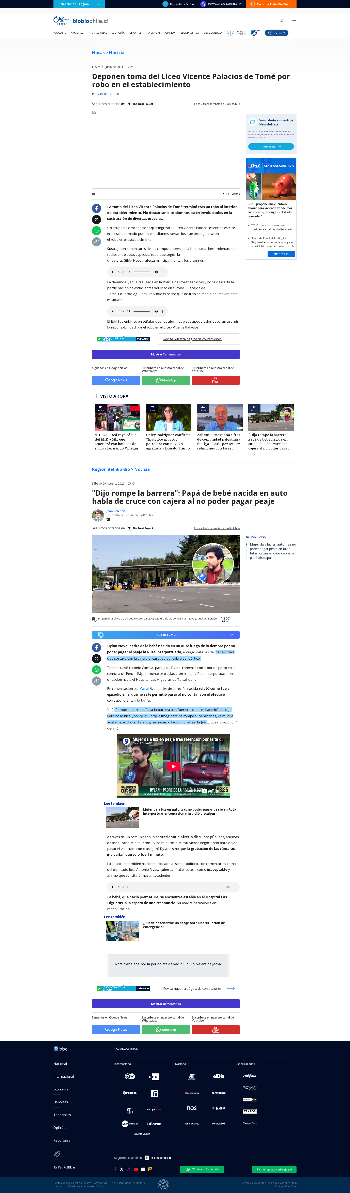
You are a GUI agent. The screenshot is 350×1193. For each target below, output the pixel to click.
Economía (118, 32)
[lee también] (123, 817)
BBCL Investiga (189, 32)
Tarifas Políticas (64, 1167)
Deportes (135, 32)
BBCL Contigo (213, 32)
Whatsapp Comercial (205, 1169)
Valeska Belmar (108, 94)
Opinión (170, 32)
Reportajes (61, 1140)
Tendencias (153, 32)
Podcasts (59, 32)
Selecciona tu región (74, 4)
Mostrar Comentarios (166, 354)
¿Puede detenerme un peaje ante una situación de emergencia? (184, 925)
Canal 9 (146, 688)
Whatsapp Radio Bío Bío (277, 1169)
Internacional (97, 32)
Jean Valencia (116, 511)
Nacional (77, 32)
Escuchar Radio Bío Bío (272, 4)
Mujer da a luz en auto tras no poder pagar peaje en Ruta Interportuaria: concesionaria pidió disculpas (189, 811)
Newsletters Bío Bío (182, 4)
